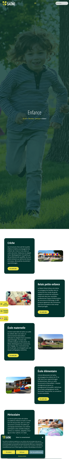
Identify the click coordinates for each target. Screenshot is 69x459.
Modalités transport (5, 311)
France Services (6, 318)
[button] (42, 437)
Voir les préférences (36, 452)
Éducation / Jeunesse (34, 119)
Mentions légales (22, 456)
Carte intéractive (5, 304)
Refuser (22, 452)
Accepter (9, 452)
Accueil (25, 119)
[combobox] (62, 3)
